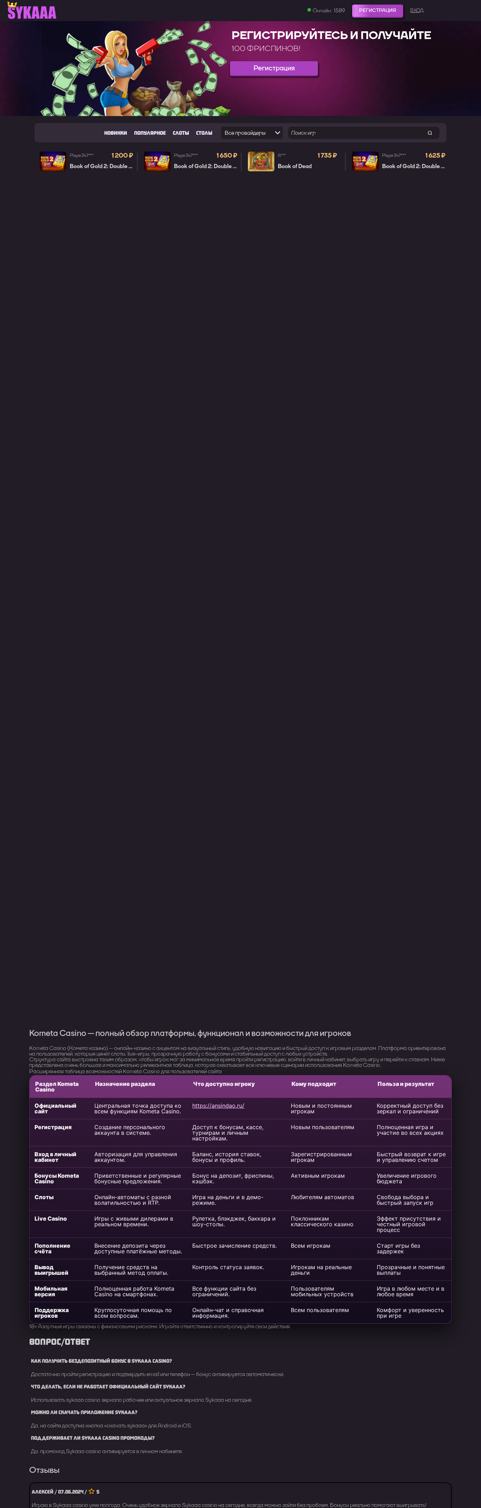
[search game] (430, 133)
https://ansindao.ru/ (218, 1105)
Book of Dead (295, 166)
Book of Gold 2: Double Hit (103, 166)
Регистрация (377, 10)
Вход (417, 10)
